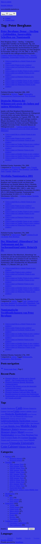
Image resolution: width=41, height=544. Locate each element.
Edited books (16, 235)
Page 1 (15, 369)
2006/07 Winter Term (17, 472)
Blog (11, 497)
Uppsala (8, 171)
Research (8, 456)
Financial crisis (22, 416)
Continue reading (19, 56)
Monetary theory (9, 432)
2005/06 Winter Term (17, 468)
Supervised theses (16, 488)
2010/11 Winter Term (17, 482)
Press (7, 496)
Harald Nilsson (8, 423)
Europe (29, 414)
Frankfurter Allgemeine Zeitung (18, 418)
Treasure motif (5, 440)
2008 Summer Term (16, 478)
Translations (14, 519)
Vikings (33, 447)
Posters (12, 515)
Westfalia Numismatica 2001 (17, 176)
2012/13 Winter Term (17, 486)
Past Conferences (16, 525)
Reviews (14, 94)
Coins (28, 167)
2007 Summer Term (16, 474)
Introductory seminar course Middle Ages (24, 490)
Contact (8, 18)
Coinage (4, 411)
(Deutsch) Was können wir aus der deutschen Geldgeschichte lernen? (20, 387)
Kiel (2, 426)
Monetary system (26, 429)
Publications (9, 503)
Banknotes (11, 408)
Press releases (14, 499)
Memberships (10, 494)
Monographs (15, 167)
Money (21, 432)
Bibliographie (27, 357)
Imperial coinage (19, 423)
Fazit (14, 416)
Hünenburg (31, 303)
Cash (24, 301)
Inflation (27, 423)
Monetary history (10, 429)
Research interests (16, 458)
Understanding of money (16, 440)
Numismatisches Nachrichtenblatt (12, 96)
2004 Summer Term (16, 466)
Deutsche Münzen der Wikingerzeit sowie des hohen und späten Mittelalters (20, 103)
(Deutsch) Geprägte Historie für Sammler (19, 390)
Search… (4, 529)
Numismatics (28, 94)
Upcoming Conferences (18, 523)
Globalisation (34, 421)
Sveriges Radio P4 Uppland (16, 437)
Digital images (15, 507)
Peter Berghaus (30, 96)
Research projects (16, 460)
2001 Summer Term (16, 464)
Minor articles (14, 511)
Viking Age (16, 171)
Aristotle (4, 408)
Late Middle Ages (11, 426)
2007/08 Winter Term (17, 476)
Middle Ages (28, 426)
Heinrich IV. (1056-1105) (17, 303)
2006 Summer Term (16, 470)
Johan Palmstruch (34, 423)
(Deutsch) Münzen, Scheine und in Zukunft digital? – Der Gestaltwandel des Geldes (20, 379)
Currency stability (26, 411)
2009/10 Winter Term (17, 480)
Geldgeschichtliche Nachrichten (15, 420)
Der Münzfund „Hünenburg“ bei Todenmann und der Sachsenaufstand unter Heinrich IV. (19, 246)
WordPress (19, 542)
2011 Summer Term (16, 484)
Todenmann (32, 305)
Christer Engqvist (29, 408)
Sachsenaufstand (21, 305)
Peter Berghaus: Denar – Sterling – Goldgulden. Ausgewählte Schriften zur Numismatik (19, 34)
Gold (2, 423)
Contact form (9, 20)
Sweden (32, 437)
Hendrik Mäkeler (7, 5)
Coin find (10, 411)
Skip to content (6, 2)
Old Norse (18, 435)
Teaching (8, 462)
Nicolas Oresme (29, 432)
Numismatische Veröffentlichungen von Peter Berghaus (17, 312)
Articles (14, 301)
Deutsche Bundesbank (16, 414)
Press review (14, 501)
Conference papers (11, 521)
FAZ (11, 416)
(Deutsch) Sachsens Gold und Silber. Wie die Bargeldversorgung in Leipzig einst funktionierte (22, 393)
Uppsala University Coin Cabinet (17, 444)
